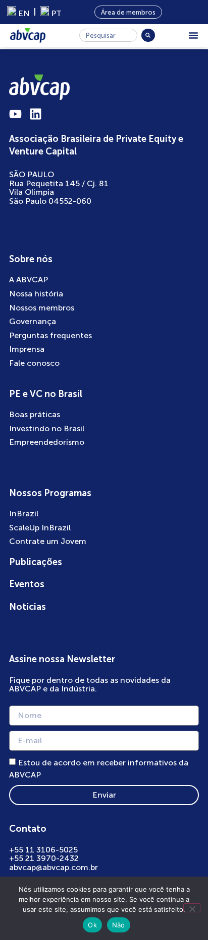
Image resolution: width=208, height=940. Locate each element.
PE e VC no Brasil (45, 394)
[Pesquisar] (148, 35)
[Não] (191, 907)
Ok (92, 925)
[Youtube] (15, 114)
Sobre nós (31, 259)
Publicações (35, 562)
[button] (193, 35)
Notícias (27, 606)
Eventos (26, 584)
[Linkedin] (35, 114)
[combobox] (108, 35)
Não (118, 925)
